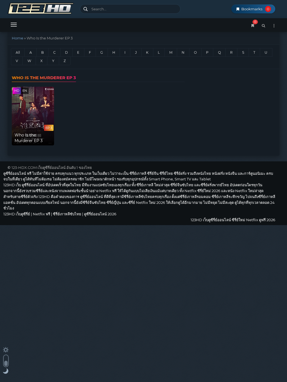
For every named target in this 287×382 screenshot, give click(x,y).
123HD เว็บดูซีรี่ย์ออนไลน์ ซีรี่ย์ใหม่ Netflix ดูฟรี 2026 (42, 7)
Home (17, 38)
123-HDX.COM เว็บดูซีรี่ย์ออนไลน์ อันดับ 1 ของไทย (51, 167)
